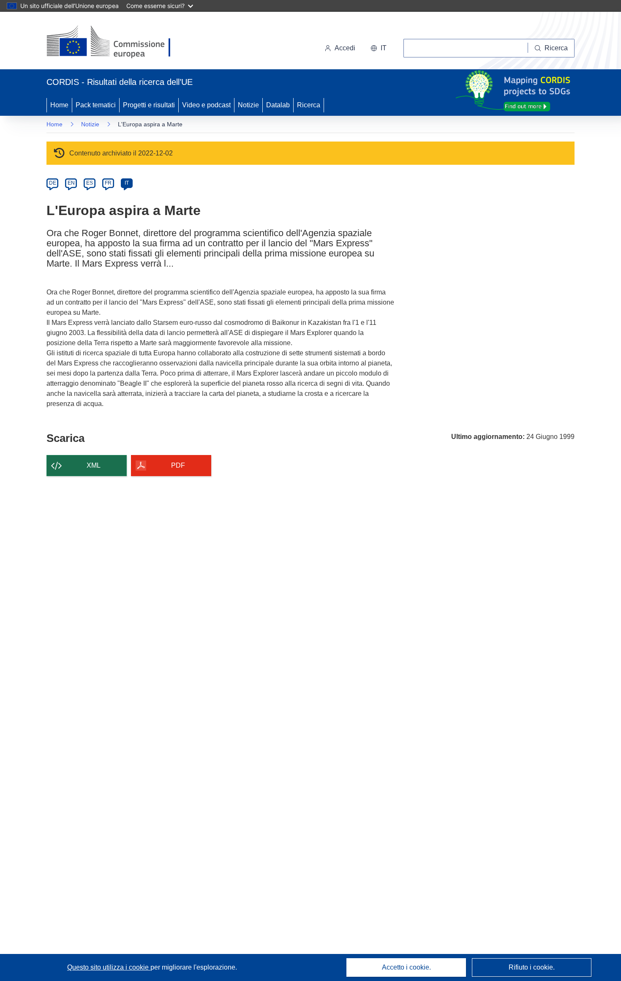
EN (71, 183)
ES (89, 183)
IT (127, 183)
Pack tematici (96, 105)
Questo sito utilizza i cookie (108, 967)
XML (94, 465)
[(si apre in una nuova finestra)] (113, 42)
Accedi (345, 48)
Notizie (248, 105)
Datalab (278, 105)
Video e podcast (206, 105)
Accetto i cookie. (406, 967)
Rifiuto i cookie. (532, 967)
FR (108, 183)
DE (52, 183)
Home (59, 105)
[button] (378, 48)
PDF (178, 465)
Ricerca (308, 105)
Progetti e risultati (149, 105)
